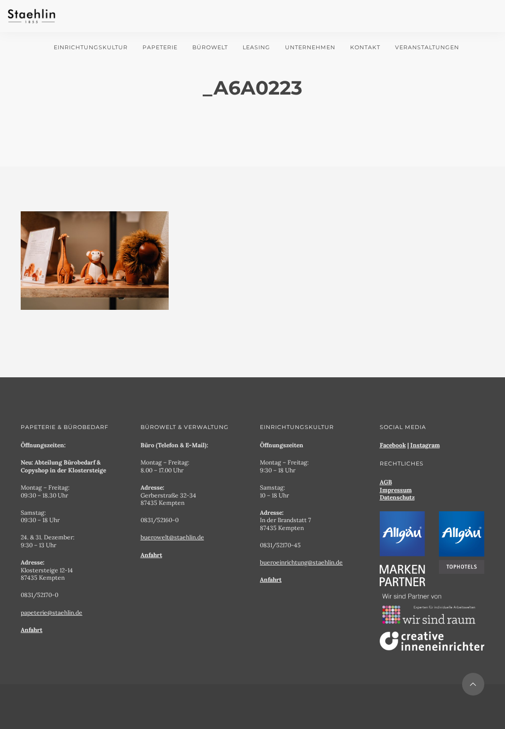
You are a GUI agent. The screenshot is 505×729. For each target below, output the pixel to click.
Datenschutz (397, 497)
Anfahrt (31, 629)
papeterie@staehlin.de (51, 612)
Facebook (393, 445)
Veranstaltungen (427, 47)
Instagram (425, 445)
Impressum (396, 490)
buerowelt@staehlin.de (172, 537)
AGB (386, 482)
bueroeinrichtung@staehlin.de (301, 562)
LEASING (256, 47)
